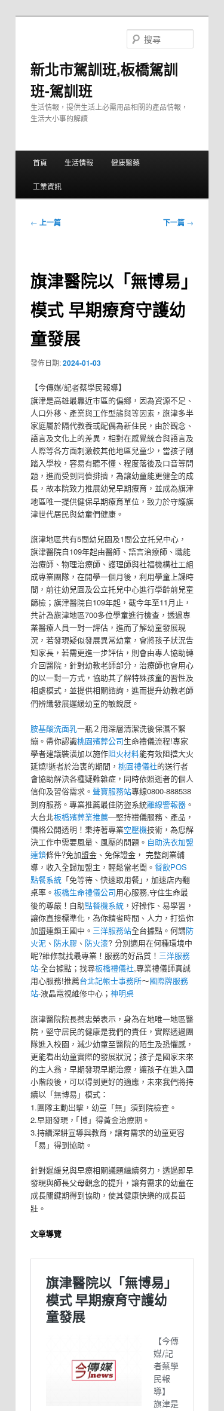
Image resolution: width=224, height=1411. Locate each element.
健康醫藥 (125, 162)
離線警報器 (166, 804)
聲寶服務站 (112, 791)
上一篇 (45, 222)
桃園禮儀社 (137, 766)
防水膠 (65, 942)
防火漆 (96, 942)
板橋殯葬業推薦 (81, 816)
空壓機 (135, 829)
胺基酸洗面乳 (53, 728)
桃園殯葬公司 (100, 740)
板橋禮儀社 (114, 968)
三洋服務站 (112, 930)
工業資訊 (47, 186)
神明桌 (122, 993)
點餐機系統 (104, 905)
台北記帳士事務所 (110, 980)
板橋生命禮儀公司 (85, 892)
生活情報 (79, 162)
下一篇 (178, 222)
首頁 (40, 162)
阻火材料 (123, 753)
